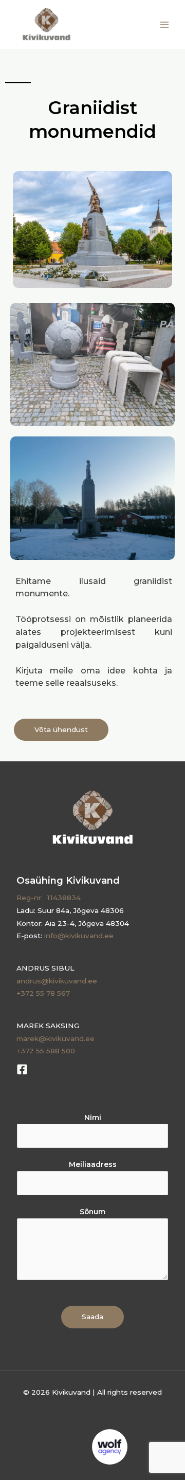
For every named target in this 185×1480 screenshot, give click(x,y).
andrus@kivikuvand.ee (56, 981)
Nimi (92, 1117)
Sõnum (92, 1212)
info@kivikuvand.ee (79, 935)
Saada (92, 1316)
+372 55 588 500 (45, 1051)
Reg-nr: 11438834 (48, 897)
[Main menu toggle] (165, 24)
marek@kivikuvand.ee (55, 1038)
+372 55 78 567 (43, 993)
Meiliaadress (93, 1164)
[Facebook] (22, 1069)
